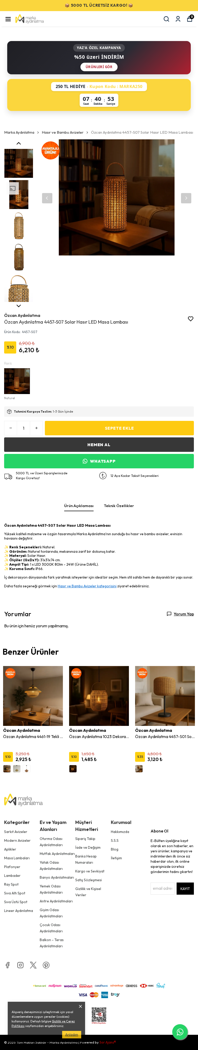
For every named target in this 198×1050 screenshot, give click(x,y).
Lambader (12, 875)
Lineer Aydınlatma (18, 910)
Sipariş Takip (85, 838)
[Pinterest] (46, 965)
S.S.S (115, 840)
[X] (33, 965)
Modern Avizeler (17, 840)
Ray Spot (11, 884)
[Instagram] (20, 965)
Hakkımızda (120, 831)
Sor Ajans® (108, 1042)
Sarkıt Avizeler (15, 831)
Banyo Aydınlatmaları (57, 877)
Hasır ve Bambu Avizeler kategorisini (87, 586)
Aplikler (10, 849)
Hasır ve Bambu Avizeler (63, 132)
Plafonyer (12, 866)
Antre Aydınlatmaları (56, 901)
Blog (114, 849)
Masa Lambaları (17, 858)
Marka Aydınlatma (19, 132)
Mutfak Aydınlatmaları (57, 853)
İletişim (116, 858)
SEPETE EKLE (119, 428)
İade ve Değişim (88, 847)
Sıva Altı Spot (14, 893)
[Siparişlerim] (178, 19)
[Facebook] (7, 965)
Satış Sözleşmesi (88, 880)
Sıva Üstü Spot (15, 902)
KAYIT (185, 888)
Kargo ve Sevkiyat (89, 871)
